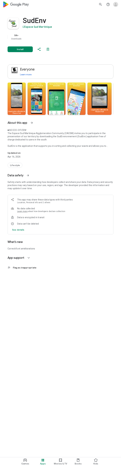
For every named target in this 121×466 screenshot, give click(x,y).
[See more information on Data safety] (28, 175)
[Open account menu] (115, 4)
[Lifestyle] (15, 165)
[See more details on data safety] (18, 230)
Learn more (26, 74)
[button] (17, 99)
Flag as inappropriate (22, 267)
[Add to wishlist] (48, 49)
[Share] (39, 49)
